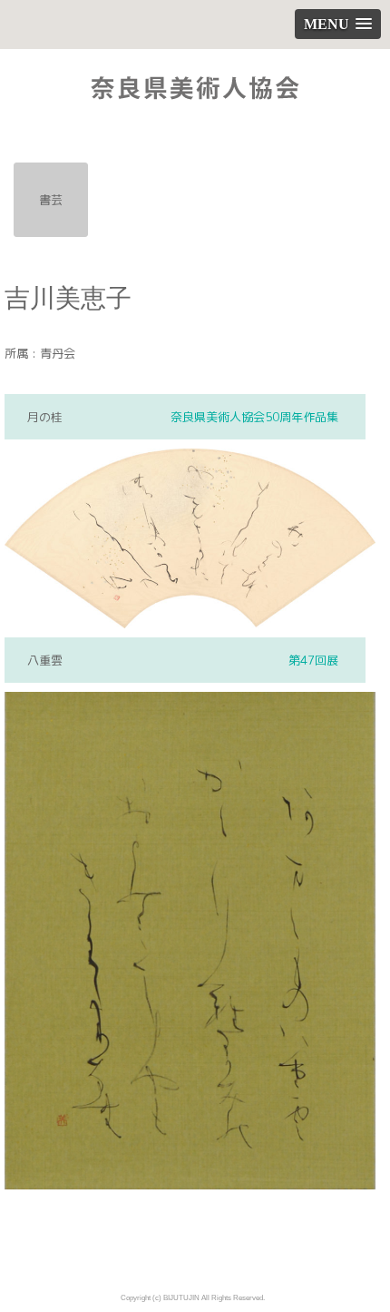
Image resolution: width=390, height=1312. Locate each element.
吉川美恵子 (68, 298)
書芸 (51, 200)
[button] (338, 24)
